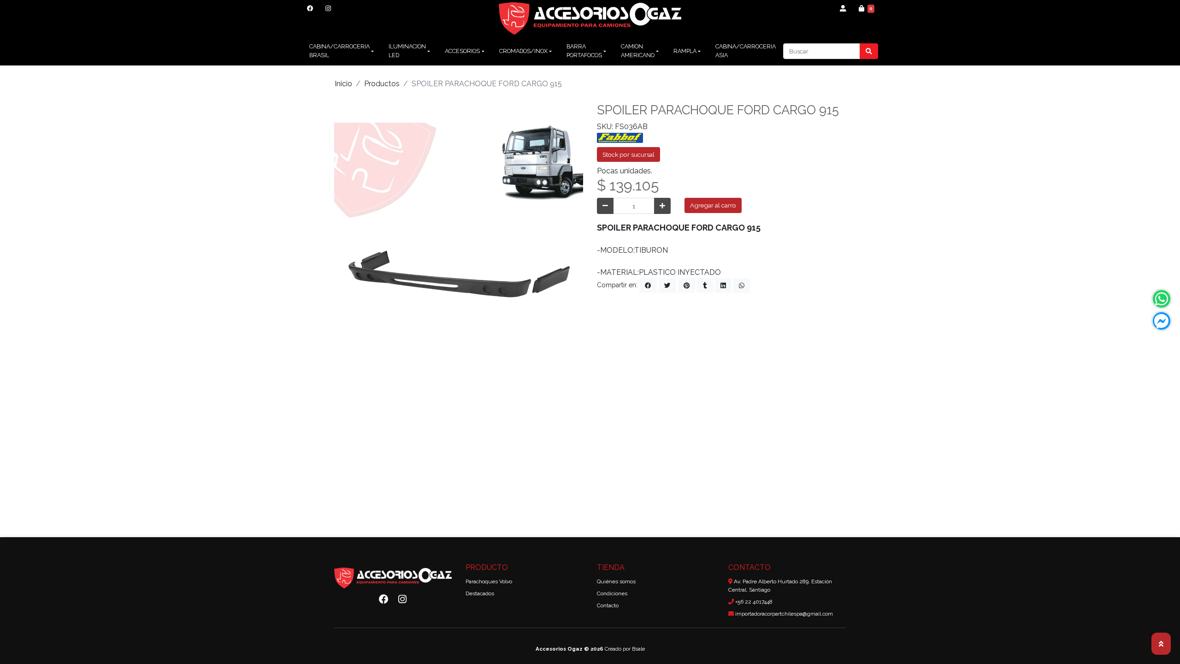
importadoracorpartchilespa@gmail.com (783, 614)
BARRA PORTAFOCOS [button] (584, 51)
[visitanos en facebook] (310, 8)
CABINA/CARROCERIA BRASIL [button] (339, 51)
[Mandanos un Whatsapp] (1161, 299)
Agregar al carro (713, 205)
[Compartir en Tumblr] (705, 285)
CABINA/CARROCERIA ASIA (745, 51)
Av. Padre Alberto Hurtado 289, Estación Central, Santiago (780, 585)
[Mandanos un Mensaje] (1161, 321)
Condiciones (612, 593)
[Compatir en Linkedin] (723, 285)
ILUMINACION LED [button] (407, 51)
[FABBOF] (620, 137)
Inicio (343, 83)
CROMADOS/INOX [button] (523, 50)
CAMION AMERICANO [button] (638, 51)
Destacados (480, 593)
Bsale (638, 649)
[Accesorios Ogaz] (590, 18)
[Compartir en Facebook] (648, 285)
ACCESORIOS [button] (462, 50)
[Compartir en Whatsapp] (741, 285)
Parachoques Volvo (489, 581)
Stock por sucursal (628, 154)
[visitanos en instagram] (328, 8)
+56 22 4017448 (753, 602)
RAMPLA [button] (684, 50)
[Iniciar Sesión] (843, 8)
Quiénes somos (616, 581)
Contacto (608, 605)
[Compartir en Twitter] (667, 285)
